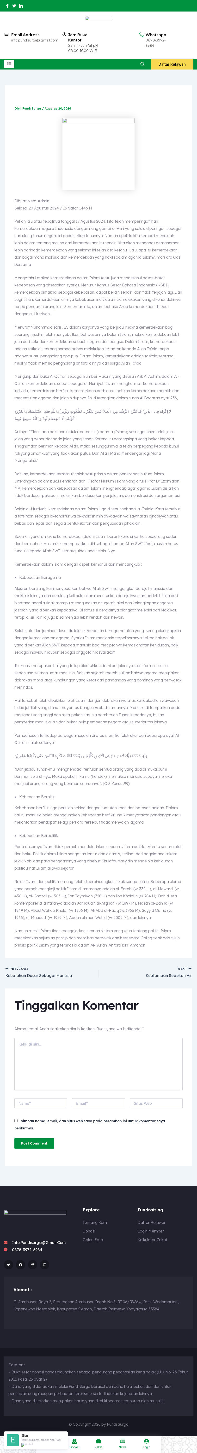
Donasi (74, 1447)
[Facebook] (7, 6)
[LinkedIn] (21, 6)
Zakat (98, 1447)
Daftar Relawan (172, 64)
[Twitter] (14, 6)
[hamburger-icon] (9, 64)
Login (146, 1447)
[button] (142, 64)
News (122, 1447)
